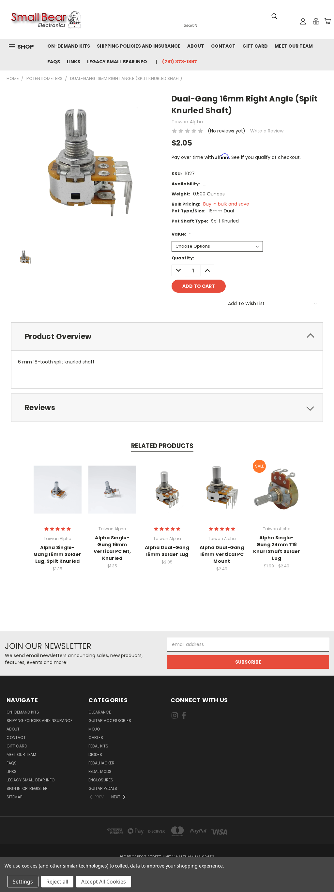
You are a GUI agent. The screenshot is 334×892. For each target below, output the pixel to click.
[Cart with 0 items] (327, 21)
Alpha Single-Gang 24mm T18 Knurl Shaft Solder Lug (276, 547)
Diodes (95, 754)
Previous (324, 872)
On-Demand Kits (68, 46)
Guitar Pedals (102, 788)
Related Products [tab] (162, 445)
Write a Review (266, 131)
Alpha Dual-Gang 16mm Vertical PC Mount (222, 554)
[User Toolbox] (303, 21)
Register (38, 788)
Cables (95, 737)
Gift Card (255, 46)
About (195, 46)
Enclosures (100, 780)
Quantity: (183, 258)
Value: (181, 234)
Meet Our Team (294, 46)
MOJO (94, 729)
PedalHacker (101, 763)
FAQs (53, 61)
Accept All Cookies (103, 881)
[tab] (167, 336)
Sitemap (14, 797)
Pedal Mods (100, 771)
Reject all (57, 881)
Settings (23, 881)
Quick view (57, 482)
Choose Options (57, 494)
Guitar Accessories (109, 720)
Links (73, 61)
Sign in (14, 788)
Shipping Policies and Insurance (138, 46)
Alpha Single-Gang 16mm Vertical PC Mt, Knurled (112, 547)
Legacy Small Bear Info (117, 61)
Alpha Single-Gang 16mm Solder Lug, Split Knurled (57, 554)
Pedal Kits (98, 746)
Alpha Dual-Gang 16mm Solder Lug (167, 551)
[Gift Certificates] (316, 21)
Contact (223, 46)
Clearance (99, 712)
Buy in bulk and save (226, 204)
